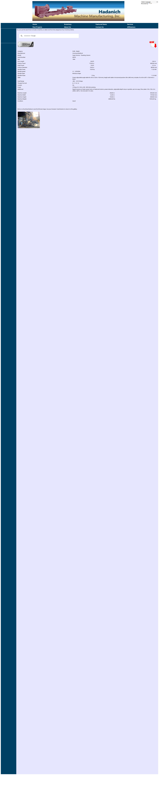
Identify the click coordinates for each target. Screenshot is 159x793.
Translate (154, 3)
